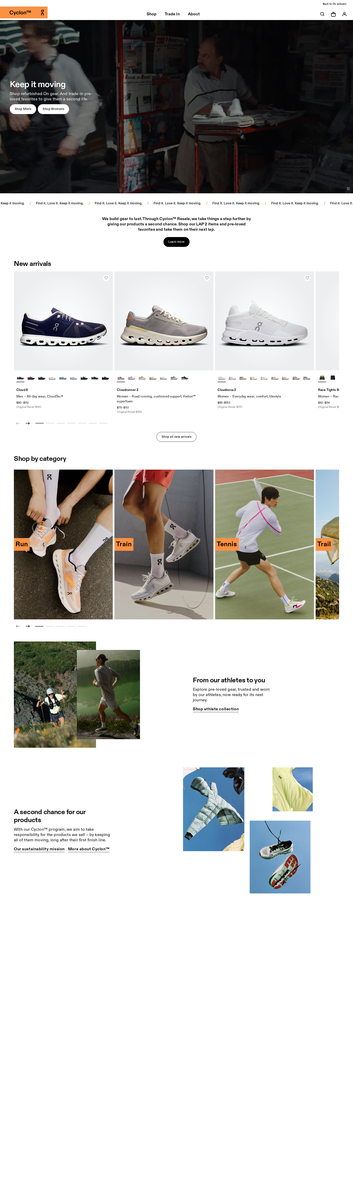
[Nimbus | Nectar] (243, 378)
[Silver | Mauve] (153, 378)
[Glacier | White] (73, 378)
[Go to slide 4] (71, 626)
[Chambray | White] (63, 378)
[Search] (322, 14)
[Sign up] (344, 14)
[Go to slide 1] (39, 626)
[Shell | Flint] (275, 378)
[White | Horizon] (163, 378)
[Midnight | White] (20, 378)
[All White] (222, 378)
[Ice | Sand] (264, 378)
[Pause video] (348, 188)
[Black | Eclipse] (42, 378)
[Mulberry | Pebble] (31, 378)
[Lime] (322, 378)
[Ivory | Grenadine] (253, 378)
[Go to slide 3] (60, 626)
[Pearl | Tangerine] (142, 378)
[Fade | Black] (296, 378)
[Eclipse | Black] (185, 378)
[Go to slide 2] (50, 626)
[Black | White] (95, 378)
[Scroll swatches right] (107, 377)
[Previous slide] (18, 626)
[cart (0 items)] (333, 14)
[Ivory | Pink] (285, 378)
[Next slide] (27, 423)
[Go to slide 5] (82, 626)
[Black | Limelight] (333, 378)
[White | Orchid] (232, 378)
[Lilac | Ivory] (121, 378)
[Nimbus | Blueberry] (174, 378)
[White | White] (52, 378)
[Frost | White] (131, 378)
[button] (23, 109)
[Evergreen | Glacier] (84, 378)
